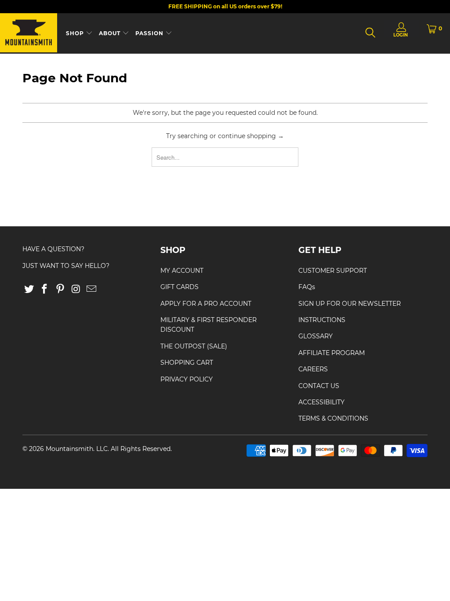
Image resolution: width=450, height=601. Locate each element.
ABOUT (110, 33)
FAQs (306, 287)
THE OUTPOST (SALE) (193, 346)
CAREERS (313, 369)
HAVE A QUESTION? (53, 249)
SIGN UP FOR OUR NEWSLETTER (349, 304)
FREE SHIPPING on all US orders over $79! (225, 6)
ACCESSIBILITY (321, 402)
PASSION (150, 33)
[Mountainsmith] (28, 33)
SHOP (76, 33)
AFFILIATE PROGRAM (331, 353)
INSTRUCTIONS (321, 320)
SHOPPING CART (186, 362)
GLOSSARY (315, 336)
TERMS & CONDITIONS (333, 418)
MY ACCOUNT (181, 271)
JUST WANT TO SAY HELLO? (65, 266)
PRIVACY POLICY (186, 379)
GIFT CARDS (179, 287)
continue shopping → (251, 136)
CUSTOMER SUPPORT (332, 271)
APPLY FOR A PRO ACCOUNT (205, 304)
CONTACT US (318, 386)
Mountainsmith (69, 449)
